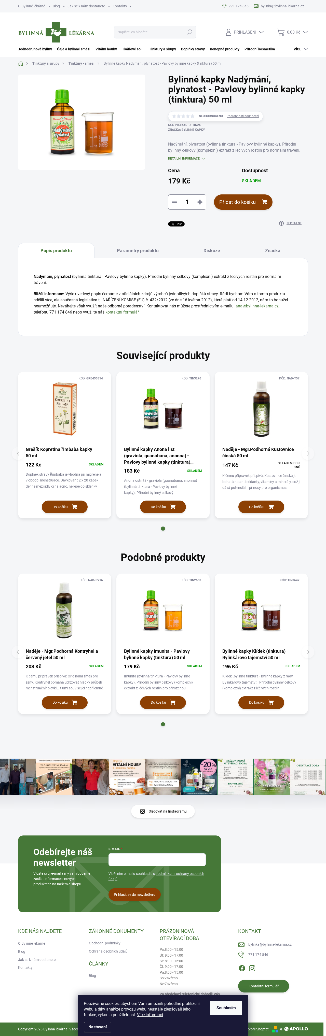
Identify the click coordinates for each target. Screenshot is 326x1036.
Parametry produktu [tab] (138, 250)
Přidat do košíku (237, 202)
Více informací (150, 1014)
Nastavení (97, 1027)
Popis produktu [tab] (56, 250)
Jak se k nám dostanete (86, 6)
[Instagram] (252, 967)
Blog (56, 6)
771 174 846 (258, 955)
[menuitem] (36, 49)
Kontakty (120, 6)
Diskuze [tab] (211, 250)
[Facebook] (242, 967)
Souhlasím (226, 1007)
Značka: (186, 130)
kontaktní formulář (122, 312)
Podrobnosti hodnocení (243, 116)
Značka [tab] (272, 250)
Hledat (189, 32)
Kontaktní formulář (264, 986)
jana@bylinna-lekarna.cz (257, 306)
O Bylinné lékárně (31, 6)
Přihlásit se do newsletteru (134, 894)
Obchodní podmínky (104, 943)
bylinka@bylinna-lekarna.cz (270, 944)
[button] (163, 528)
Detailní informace (184, 158)
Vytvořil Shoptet (256, 1029)
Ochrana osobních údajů (108, 951)
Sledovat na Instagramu (168, 811)
